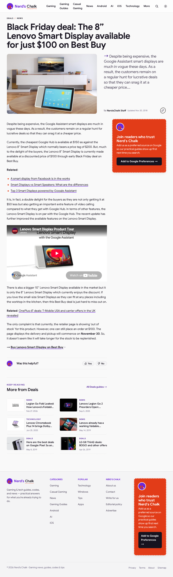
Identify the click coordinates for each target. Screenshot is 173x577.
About (151, 567)
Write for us (112, 498)
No (102, 363)
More (147, 6)
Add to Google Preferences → (139, 161)
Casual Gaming (77, 6)
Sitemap (162, 567)
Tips (80, 498)
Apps (81, 504)
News (89, 6)
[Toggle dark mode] (165, 6)
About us (111, 485)
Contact (110, 491)
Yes (90, 363)
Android (102, 6)
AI (112, 6)
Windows (83, 491)
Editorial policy (114, 504)
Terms (142, 567)
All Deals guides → (96, 386)
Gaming (51, 6)
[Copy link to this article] (162, 110)
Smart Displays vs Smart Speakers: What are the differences (49, 184)
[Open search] (156, 6)
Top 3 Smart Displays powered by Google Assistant (44, 191)
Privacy (132, 567)
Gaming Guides (64, 6)
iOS (119, 6)
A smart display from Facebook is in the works (40, 178)
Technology (133, 6)
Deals (10, 18)
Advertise (111, 510)
